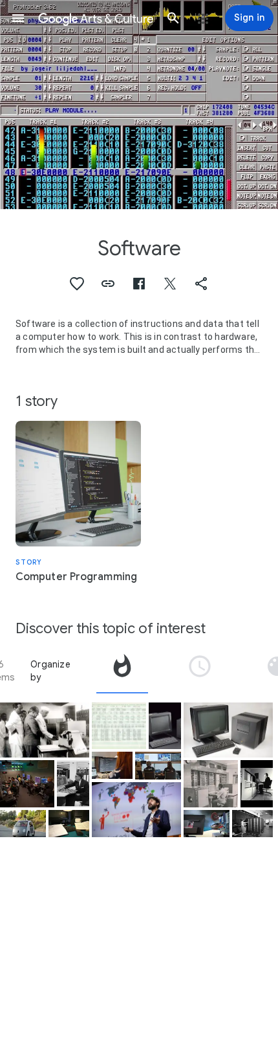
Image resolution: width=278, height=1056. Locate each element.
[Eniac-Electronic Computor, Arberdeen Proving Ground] (252, 823)
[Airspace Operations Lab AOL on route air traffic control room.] (27, 783)
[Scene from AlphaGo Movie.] (158, 765)
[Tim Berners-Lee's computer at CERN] (68, 823)
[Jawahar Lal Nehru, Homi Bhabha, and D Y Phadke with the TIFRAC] (44, 730)
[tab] (122, 670)
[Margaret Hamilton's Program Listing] (119, 726)
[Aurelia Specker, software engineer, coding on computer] (112, 765)
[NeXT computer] (228, 730)
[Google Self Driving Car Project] (23, 823)
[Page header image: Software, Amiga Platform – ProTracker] (139, 104)
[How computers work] (207, 823)
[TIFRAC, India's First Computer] (211, 783)
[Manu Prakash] (136, 810)
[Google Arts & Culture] (95, 18)
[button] (18, 18)
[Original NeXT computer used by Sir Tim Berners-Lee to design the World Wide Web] (165, 726)
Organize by (50, 670)
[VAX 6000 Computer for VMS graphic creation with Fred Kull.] (257, 783)
